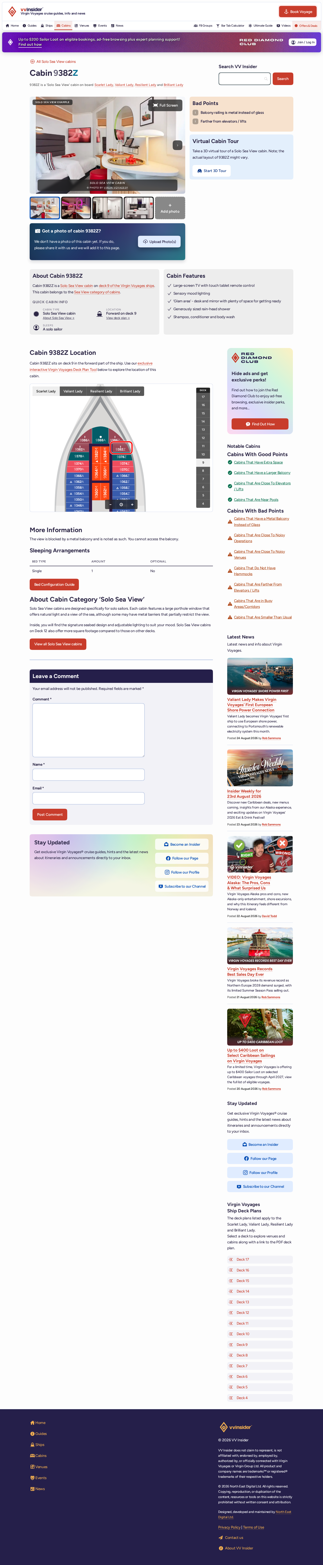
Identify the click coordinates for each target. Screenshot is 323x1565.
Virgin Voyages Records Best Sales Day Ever (249, 971)
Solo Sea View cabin (76, 285)
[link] (77, 470)
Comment (42, 699)
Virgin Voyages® (116, 187)
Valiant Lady (124, 85)
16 (203, 405)
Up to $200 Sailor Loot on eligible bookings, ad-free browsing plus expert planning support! (99, 42)
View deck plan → (118, 318)
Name (39, 764)
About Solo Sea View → (58, 318)
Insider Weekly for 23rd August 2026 (244, 794)
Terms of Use (253, 1527)
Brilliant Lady (173, 85)
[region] (121, 448)
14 (203, 421)
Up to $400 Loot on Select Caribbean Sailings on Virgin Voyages (251, 1055)
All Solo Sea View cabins (56, 61)
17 (203, 396)
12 (203, 437)
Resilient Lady (145, 85)
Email (38, 788)
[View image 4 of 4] (139, 208)
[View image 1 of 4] (45, 208)
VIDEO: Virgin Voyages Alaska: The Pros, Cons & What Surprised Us (249, 882)
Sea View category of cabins (97, 292)
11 (203, 446)
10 (203, 454)
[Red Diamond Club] (261, 42)
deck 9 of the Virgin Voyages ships (126, 285)
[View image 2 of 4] (76, 208)
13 (203, 429)
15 (203, 413)
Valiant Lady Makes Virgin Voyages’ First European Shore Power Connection (251, 705)
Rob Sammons (271, 738)
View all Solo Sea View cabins (58, 644)
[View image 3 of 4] (107, 208)
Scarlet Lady (103, 85)
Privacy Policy (229, 1527)
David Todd (269, 916)
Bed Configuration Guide (54, 584)
